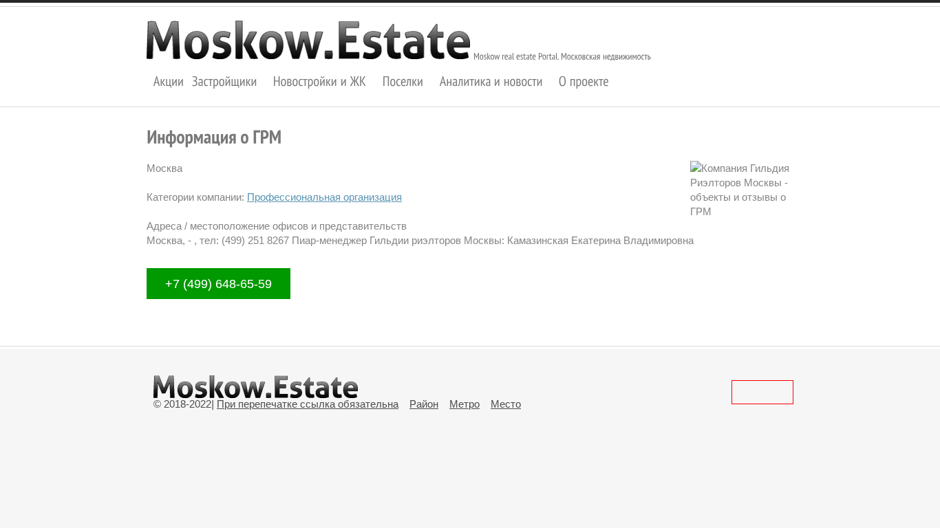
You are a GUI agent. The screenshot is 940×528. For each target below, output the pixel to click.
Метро (464, 404)
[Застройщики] (224, 80)
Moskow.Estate (308, 40)
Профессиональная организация (324, 197)
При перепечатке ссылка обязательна (307, 404)
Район (423, 404)
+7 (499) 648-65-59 (218, 283)
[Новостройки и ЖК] (320, 80)
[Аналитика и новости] (491, 80)
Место (506, 404)
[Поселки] (403, 80)
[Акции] (168, 80)
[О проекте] (584, 80)
